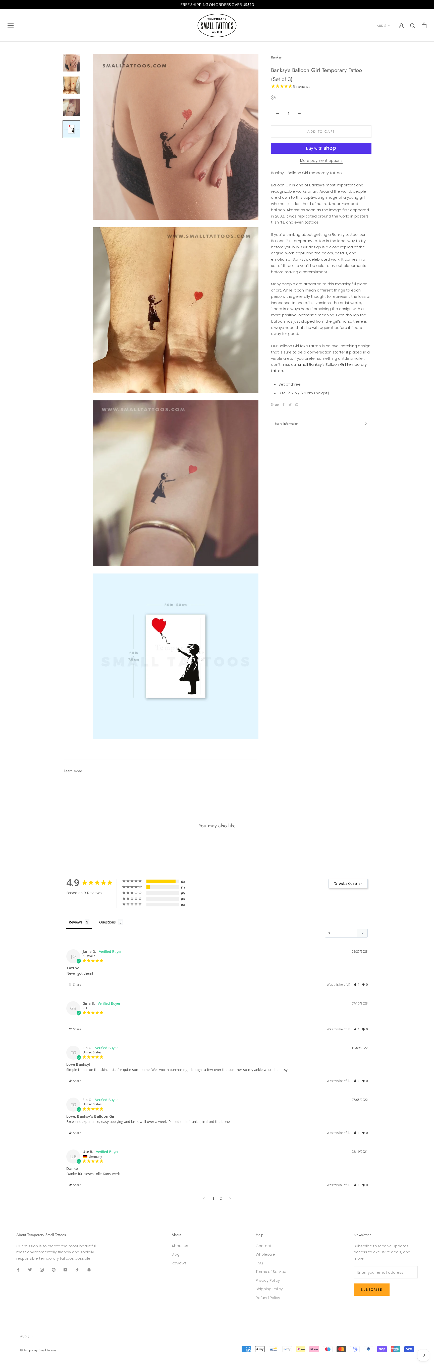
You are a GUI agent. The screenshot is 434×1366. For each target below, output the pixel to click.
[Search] (412, 25)
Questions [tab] (107, 922)
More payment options (321, 160)
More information (287, 423)
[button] (356, 984)
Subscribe (371, 1289)
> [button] (230, 1198)
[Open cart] (424, 25)
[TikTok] (77, 1270)
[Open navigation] (11, 25)
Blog (176, 1254)
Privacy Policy (268, 1280)
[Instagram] (42, 1270)
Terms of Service (271, 1271)
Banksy (276, 57)
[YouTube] (65, 1270)
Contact (263, 1245)
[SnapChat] (89, 1270)
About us (180, 1245)
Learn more (73, 771)
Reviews (179, 1263)
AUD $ (381, 25)
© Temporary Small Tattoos (38, 1350)
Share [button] (76, 984)
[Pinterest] (296, 404)
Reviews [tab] (75, 922)
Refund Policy (268, 1297)
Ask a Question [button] (350, 883)
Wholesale (265, 1254)
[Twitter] (290, 404)
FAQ (259, 1263)
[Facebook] (283, 404)
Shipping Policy (269, 1288)
